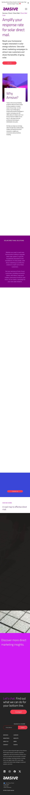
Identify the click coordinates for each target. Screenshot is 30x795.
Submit (22, 727)
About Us (5, 741)
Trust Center (6, 786)
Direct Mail (16, 13)
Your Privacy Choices (10, 783)
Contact (18, 711)
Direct (10, 13)
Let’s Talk (9, 63)
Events (16, 744)
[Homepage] (10, 9)
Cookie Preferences (7, 787)
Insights (16, 738)
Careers (16, 735)
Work (15, 741)
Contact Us (15, 491)
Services (4, 13)
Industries (6, 738)
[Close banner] (28, 3)
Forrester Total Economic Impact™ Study (16, 3)
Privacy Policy (6, 784)
